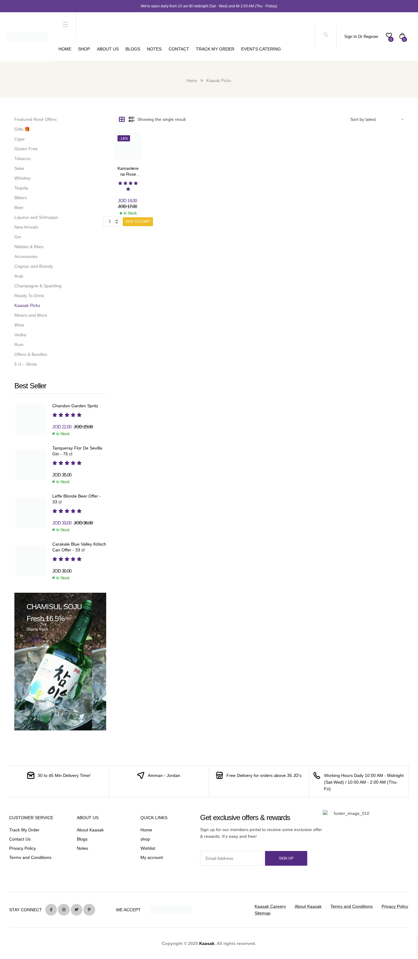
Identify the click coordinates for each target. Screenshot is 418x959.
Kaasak (207, 943)
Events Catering (261, 49)
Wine (19, 325)
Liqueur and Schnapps (36, 217)
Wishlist (147, 848)
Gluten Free (26, 148)
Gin (17, 236)
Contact (179, 49)
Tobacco (22, 158)
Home (64, 49)
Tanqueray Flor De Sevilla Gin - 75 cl (77, 451)
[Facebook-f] (51, 910)
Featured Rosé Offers (35, 119)
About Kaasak (90, 829)
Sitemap (263, 913)
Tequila (21, 187)
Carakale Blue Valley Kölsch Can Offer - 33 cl (79, 547)
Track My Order (215, 49)
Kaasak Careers (270, 906)
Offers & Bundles (30, 354)
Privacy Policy (22, 848)
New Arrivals (26, 227)
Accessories (26, 256)
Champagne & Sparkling (38, 285)
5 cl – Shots (25, 364)
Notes (154, 49)
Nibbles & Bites (28, 246)
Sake (19, 168)
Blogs (132, 49)
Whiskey (22, 178)
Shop (84, 49)
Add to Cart (137, 221)
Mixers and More (30, 315)
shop (145, 839)
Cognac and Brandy (33, 266)
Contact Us (20, 839)
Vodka (20, 334)
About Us (108, 49)
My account (151, 857)
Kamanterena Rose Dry (128, 174)
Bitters (20, 197)
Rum (19, 344)
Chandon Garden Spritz (75, 405)
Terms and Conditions (30, 857)
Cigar (19, 138)
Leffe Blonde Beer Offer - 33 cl (76, 499)
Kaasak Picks (27, 305)
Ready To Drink (29, 295)
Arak (18, 276)
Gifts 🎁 (22, 129)
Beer (19, 207)
